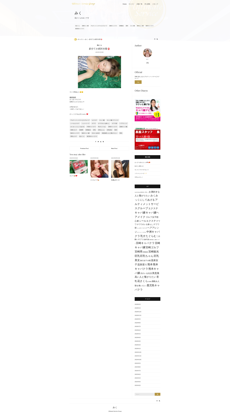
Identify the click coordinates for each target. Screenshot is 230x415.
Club (138, 82)
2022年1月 (138, 348)
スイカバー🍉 (94, 180)
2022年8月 (138, 322)
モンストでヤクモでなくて (142, 169)
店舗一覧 (139, 4)
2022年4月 (138, 337)
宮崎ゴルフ (74, 130)
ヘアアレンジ (123, 123)
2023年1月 (138, 308)
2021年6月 (138, 374)
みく (78, 13)
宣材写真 (146, 239)
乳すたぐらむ (102, 126)
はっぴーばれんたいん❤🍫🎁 (142, 162)
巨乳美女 (109, 130)
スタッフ (155, 4)
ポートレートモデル (141, 232)
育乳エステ (74, 136)
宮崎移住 (145, 252)
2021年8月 (138, 367)
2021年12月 (138, 352)
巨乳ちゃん (101, 130)
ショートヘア (85, 123)
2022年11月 (138, 315)
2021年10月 (138, 359)
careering (137, 192)
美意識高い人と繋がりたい (109, 133)
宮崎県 (81, 130)
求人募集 (147, 4)
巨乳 (94, 130)
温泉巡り (142, 264)
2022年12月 (138, 311)
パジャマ (144, 228)
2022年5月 (138, 333)
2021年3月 (138, 385)
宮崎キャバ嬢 (85, 25)
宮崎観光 (121, 25)
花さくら (77, 25)
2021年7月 (138, 370)
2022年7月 (138, 326)
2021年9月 (138, 363)
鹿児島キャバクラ (79, 28)
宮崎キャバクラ (113, 25)
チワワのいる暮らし (104, 123)
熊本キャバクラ (75, 133)
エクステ (94, 120)
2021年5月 (138, 378)
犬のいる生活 (95, 133)
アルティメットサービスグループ (99, 25)
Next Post (114, 148)
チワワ (94, 123)
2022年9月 (138, 319)
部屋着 (149, 281)
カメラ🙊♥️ (73, 176)
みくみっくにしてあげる (77, 126)
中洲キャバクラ (91, 126)
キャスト (131, 4)
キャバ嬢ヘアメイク (112, 120)
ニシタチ (139, 228)
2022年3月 (138, 341)
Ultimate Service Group (115, 411)
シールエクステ (75, 123)
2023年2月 (138, 304)
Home (124, 4)
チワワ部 (114, 123)
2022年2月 (138, 345)
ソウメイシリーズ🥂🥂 (141, 173)
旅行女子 (143, 260)
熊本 (127, 25)
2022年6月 (138, 330)
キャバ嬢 (101, 120)
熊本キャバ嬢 (85, 133)
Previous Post (84, 148)
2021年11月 (138, 356)
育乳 (121, 133)
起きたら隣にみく (139, 166)
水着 (149, 260)
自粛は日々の (115, 180)
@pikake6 (73, 97)
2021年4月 (138, 381)
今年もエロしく (139, 177)
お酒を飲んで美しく (144, 192)
